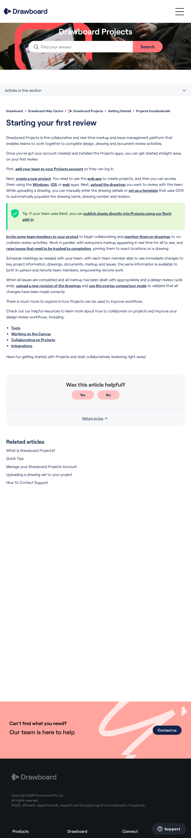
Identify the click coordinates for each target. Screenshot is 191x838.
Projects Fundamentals (153, 111)
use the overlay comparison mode (117, 285)
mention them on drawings (147, 236)
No (108, 395)
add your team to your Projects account (49, 169)
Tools (15, 328)
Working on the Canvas (31, 334)
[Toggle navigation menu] (180, 11)
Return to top (93, 418)
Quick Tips (15, 458)
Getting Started (119, 111)
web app (94, 178)
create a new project (33, 178)
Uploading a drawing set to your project (39, 474)
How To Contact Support (27, 482)
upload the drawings (108, 184)
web (66, 184)
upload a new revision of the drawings (48, 285)
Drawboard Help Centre (45, 111)
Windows (41, 184)
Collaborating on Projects (33, 339)
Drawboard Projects (88, 111)
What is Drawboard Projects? (30, 450)
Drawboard (14, 111)
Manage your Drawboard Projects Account (41, 466)
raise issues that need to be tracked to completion (48, 248)
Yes (83, 395)
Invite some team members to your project (42, 236)
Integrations (21, 345)
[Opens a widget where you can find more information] (169, 829)
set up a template (143, 190)
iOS (54, 184)
